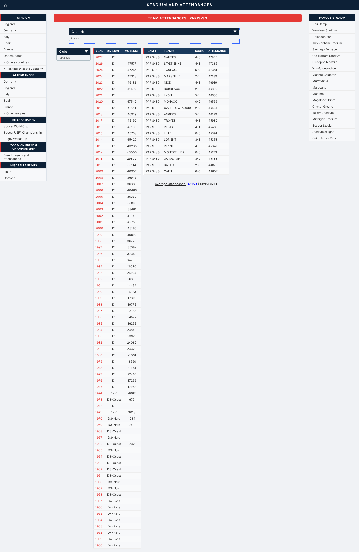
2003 (99, 209)
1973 (98, 399)
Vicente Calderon (324, 75)
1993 (98, 273)
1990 (98, 292)
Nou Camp (319, 24)
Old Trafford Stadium (326, 56)
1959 (98, 488)
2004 (99, 203)
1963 (98, 463)
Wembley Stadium (324, 30)
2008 (99, 177)
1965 (98, 450)
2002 (99, 215)
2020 (99, 101)
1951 (98, 539)
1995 (98, 260)
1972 (98, 406)
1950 (98, 545)
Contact (9, 178)
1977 (98, 374)
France (8, 49)
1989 (98, 298)
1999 (98, 235)
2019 (98, 108)
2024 (99, 76)
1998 (98, 241)
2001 (99, 222)
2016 (98, 127)
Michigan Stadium (324, 119)
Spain (7, 43)
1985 (98, 323)
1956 (98, 507)
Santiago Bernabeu (325, 49)
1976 (98, 380)
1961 (98, 475)
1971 (98, 412)
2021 (98, 95)
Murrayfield (320, 81)
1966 (98, 444)
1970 (98, 418)
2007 (99, 184)
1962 (98, 469)
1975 (98, 387)
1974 (98, 393)
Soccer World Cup (16, 126)
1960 (98, 482)
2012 (98, 152)
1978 (98, 368)
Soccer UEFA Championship (23, 132)
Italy (7, 37)
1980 (98, 355)
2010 (99, 165)
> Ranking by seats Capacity (23, 68)
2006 (99, 190)
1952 (98, 532)
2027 (99, 57)
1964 (98, 456)
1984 (98, 330)
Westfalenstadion (324, 68)
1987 (98, 311)
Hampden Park (322, 37)
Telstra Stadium (323, 113)
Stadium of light (323, 132)
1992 (98, 279)
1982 (98, 342)
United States (13, 56)
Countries (154, 32)
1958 (98, 494)
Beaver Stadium (323, 125)
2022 (99, 89)
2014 (99, 139)
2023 (99, 82)
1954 (98, 520)
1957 (98, 501)
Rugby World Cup (15, 139)
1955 (98, 513)
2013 (99, 146)
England (9, 24)
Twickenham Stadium (327, 43)
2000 (99, 228)
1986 (98, 317)
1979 (98, 361)
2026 (99, 63)
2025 (99, 70)
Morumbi (318, 94)
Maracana (319, 87)
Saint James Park (324, 138)
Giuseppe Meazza (324, 62)
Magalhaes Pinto (323, 100)
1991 (98, 285)
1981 (98, 349)
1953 (98, 526)
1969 (98, 425)
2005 (99, 196)
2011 (98, 158)
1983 (98, 336)
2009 (99, 171)
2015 (98, 133)
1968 (98, 431)
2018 (98, 114)
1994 (98, 266)
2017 (98, 120)
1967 (98, 437)
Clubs (73, 51)
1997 (98, 247)
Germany (10, 30)
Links (7, 172)
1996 (98, 254)
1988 (98, 304)
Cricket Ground (322, 106)
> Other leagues (14, 113)
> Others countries (16, 62)
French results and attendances (16, 157)
